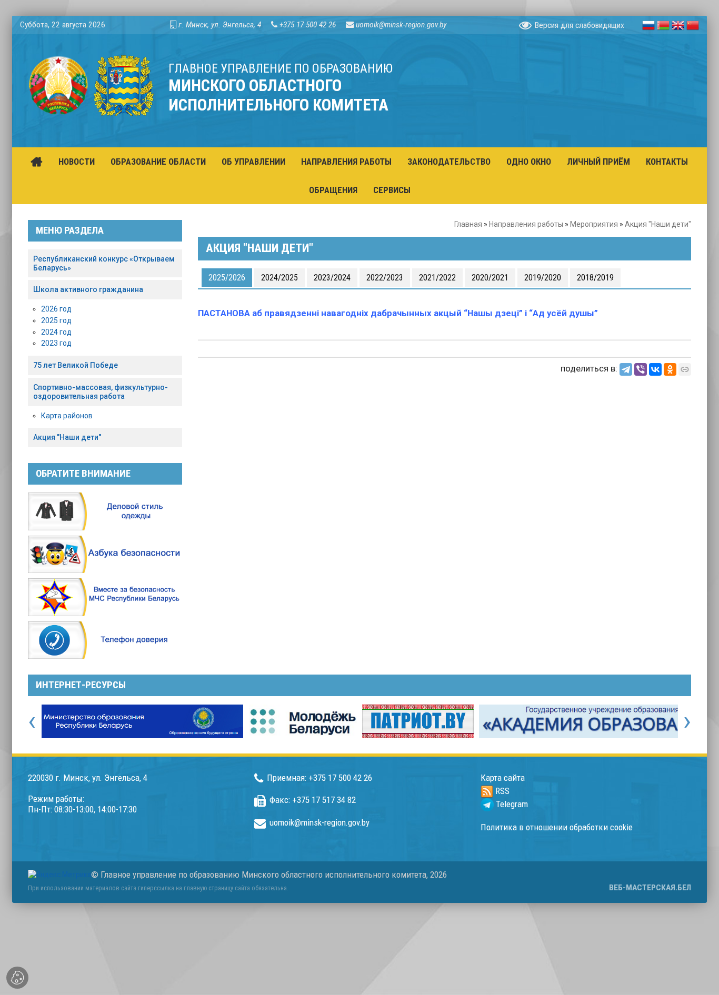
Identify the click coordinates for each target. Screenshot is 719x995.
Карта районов (67, 415)
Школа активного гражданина (88, 289)
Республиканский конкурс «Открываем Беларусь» (104, 263)
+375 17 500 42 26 (307, 24)
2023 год (56, 343)
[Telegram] (626, 369)
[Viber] (640, 369)
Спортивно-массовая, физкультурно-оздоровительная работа (100, 391)
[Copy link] (684, 369)
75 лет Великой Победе (75, 365)
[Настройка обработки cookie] (17, 978)
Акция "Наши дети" (67, 437)
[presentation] (32, 721)
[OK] (670, 369)
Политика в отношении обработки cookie (557, 827)
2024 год (56, 332)
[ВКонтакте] (655, 369)
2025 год (56, 320)
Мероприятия (594, 224)
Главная (468, 224)
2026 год (56, 309)
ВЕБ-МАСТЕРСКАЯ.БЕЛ (650, 887)
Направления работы (526, 224)
